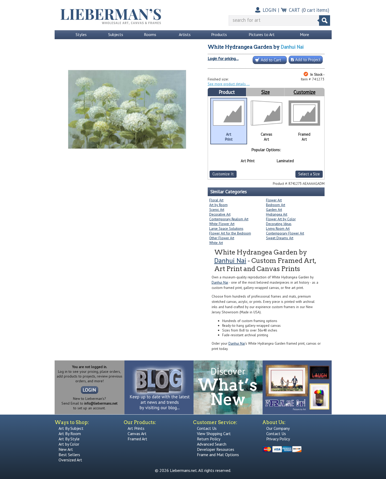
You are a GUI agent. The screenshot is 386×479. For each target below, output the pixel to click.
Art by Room (218, 204)
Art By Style (69, 438)
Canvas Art (137, 433)
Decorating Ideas (278, 223)
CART (294, 10)
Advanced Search (211, 444)
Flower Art (274, 200)
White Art (216, 242)
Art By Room (70, 433)
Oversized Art (70, 459)
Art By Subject (71, 428)
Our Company (278, 428)
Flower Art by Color (281, 219)
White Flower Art (221, 223)
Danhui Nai (292, 47)
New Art (66, 449)
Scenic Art (216, 209)
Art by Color (69, 444)
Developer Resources (215, 449)
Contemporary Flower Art (285, 233)
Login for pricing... (223, 58)
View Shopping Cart (214, 433)
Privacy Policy (278, 438)
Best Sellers (69, 454)
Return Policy (208, 438)
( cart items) (315, 10)
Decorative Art (220, 214)
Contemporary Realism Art (228, 219)
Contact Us (207, 428)
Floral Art (216, 200)
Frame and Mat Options (218, 454)
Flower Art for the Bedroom (230, 233)
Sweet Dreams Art (279, 238)
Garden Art (274, 209)
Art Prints (136, 428)
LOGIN (269, 10)
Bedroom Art (275, 204)
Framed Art (137, 438)
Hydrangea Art (276, 214)
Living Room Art (278, 228)
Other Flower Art (221, 238)
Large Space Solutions (226, 228)
